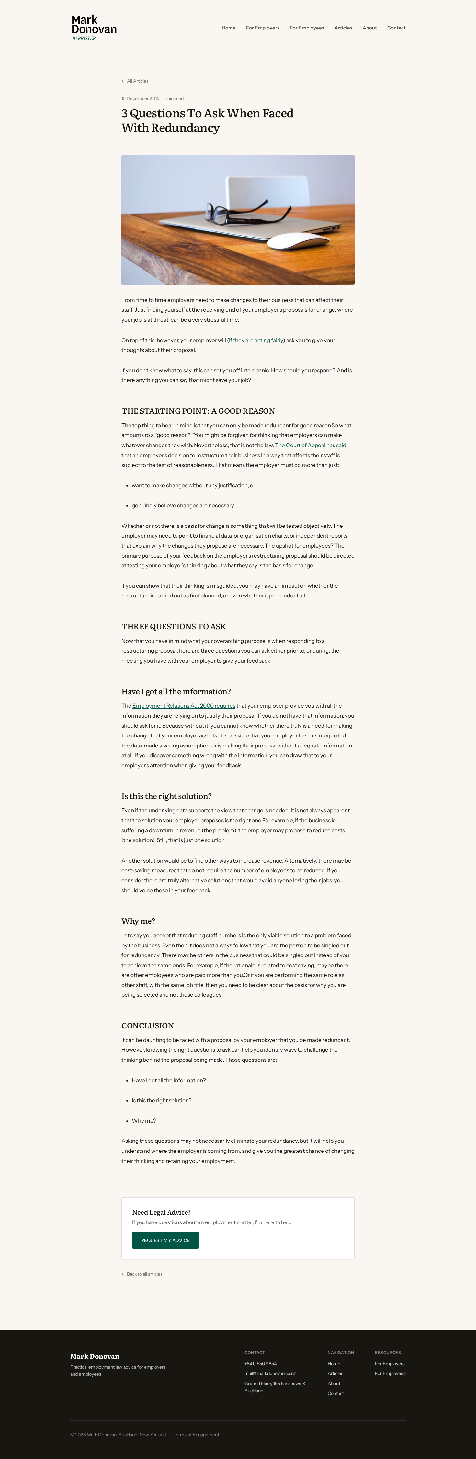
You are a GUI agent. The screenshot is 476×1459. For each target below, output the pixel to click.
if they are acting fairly (256, 340)
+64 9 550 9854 (260, 1364)
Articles (343, 28)
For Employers (262, 28)
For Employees (307, 28)
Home (229, 28)
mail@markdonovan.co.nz (270, 1373)
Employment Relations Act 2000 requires (183, 705)
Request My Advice (165, 1240)
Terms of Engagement (196, 1435)
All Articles (135, 81)
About (370, 28)
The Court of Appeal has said (310, 445)
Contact (396, 28)
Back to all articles (142, 1274)
